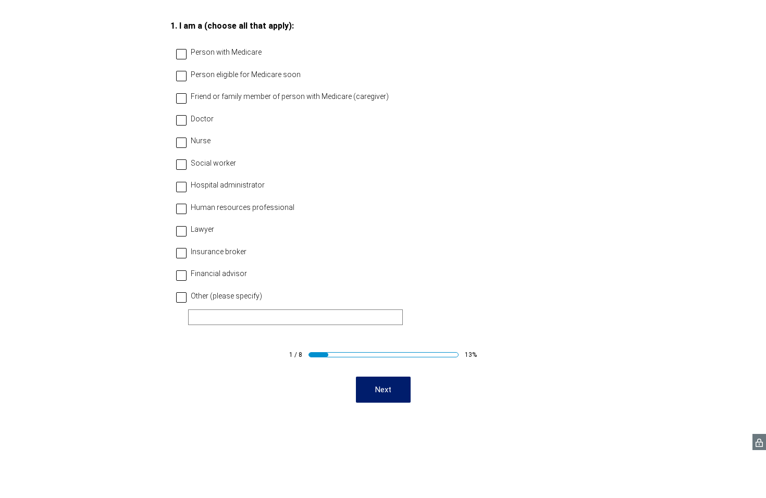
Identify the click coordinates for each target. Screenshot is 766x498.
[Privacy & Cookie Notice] (759, 442)
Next (383, 389)
